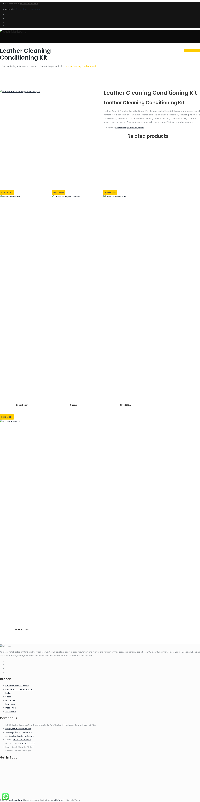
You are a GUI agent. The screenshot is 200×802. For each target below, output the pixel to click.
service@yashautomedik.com (19, 736)
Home (94, 50)
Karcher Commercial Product (19, 689)
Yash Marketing (14, 800)
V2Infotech (59, 800)
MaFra (141, 127)
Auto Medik (10, 711)
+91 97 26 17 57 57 (26, 743)
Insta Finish (10, 707)
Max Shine (10, 700)
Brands (124, 50)
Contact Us (171, 50)
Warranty (140, 50)
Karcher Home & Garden (17, 685)
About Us (108, 50)
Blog (155, 50)
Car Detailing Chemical (126, 127)
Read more (6, 192)
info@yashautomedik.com (27, 9)
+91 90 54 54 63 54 (29, 3)
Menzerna (10, 704)
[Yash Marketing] (100, 31)
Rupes (8, 696)
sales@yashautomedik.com (18, 732)
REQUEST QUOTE (192, 50)
